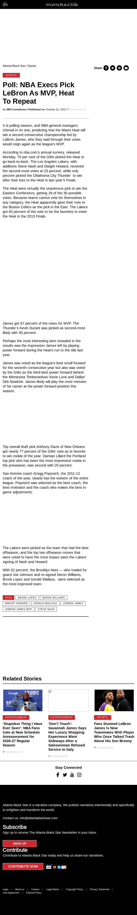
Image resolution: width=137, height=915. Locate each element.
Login (5, 889)
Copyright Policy (74, 889)
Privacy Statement (99, 889)
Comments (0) (78, 109)
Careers (35, 889)
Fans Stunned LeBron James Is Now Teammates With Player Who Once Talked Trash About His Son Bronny (114, 732)
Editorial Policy (34, 892)
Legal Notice (52, 889)
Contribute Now (23, 866)
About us (19, 889)
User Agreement (11, 892)
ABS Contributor (16, 109)
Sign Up (19, 843)
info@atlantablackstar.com (38, 818)
